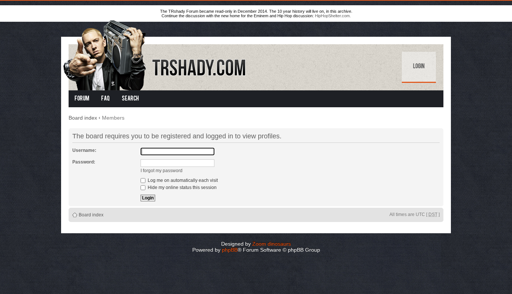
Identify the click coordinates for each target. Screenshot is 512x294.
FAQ (105, 99)
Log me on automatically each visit (182, 180)
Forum (82, 99)
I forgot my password (162, 170)
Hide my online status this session (182, 187)
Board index (83, 118)
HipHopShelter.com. (333, 16)
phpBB (230, 250)
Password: (83, 162)
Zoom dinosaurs (271, 244)
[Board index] (155, 53)
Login (419, 66)
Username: (84, 150)
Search (130, 99)
